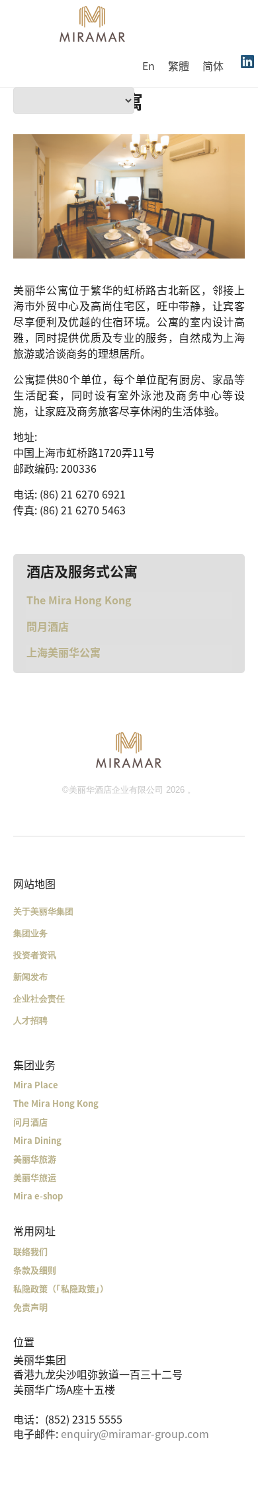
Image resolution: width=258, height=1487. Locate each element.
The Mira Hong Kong (79, 600)
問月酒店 (47, 626)
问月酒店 (30, 1121)
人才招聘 (30, 1020)
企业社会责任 (39, 999)
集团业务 (30, 933)
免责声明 (30, 1307)
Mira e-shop (38, 1195)
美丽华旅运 (34, 1177)
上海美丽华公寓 (63, 652)
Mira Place (35, 1084)
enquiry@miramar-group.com (135, 1433)
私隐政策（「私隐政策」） (60, 1288)
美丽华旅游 (34, 1158)
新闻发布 (30, 977)
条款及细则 (34, 1270)
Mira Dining (37, 1140)
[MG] (129, 749)
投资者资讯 (34, 955)
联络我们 (30, 1251)
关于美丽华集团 (43, 911)
